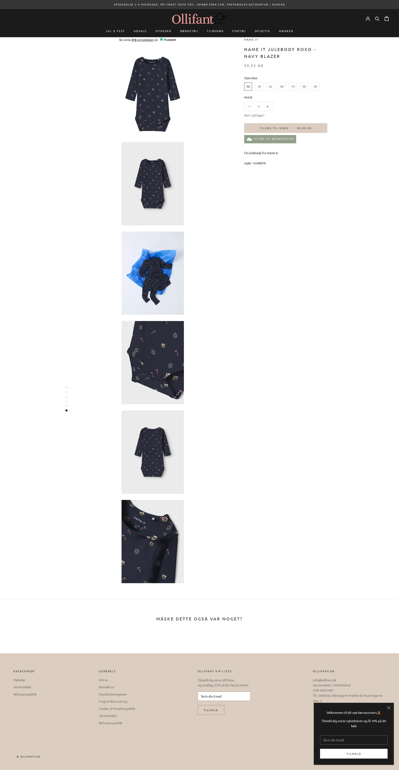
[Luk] (389, 708)
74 (293, 86)
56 (259, 86)
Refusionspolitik (25, 694)
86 (315, 86)
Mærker (286, 31)
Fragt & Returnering (113, 701)
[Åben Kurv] (387, 18)
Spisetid (262, 31)
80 (304, 86)
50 (248, 86)
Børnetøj (189, 31)
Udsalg (140, 31)
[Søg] (377, 18)
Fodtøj (239, 31)
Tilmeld (353, 753)
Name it (251, 39)
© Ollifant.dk (29, 756)
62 (270, 86)
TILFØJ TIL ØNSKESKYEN (274, 139)
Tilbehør (215, 31)
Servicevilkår (23, 687)
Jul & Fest (115, 31)
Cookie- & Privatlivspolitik (117, 708)
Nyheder (163, 31)
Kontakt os (106, 687)
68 (281, 86)
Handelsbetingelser (113, 694)
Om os (103, 680)
